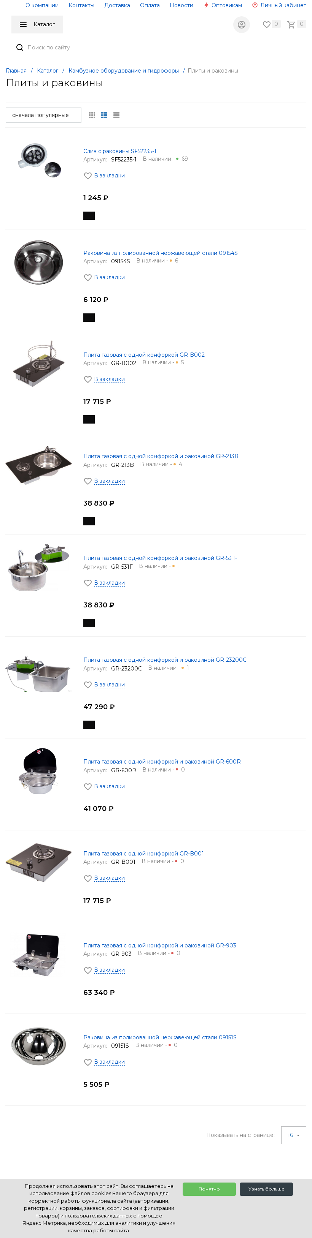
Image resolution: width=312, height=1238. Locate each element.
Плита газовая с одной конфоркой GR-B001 (143, 853)
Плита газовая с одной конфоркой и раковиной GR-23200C (165, 659)
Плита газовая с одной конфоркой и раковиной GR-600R (162, 761)
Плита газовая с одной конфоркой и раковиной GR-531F (160, 558)
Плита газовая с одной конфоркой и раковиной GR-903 (159, 945)
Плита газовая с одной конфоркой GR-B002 (144, 354)
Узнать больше (266, 1189)
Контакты (81, 5)
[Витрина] (92, 115)
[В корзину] (89, 216)
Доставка (117, 5)
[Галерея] (104, 115)
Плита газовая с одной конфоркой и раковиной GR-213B (161, 456)
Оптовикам (226, 5)
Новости (181, 5)
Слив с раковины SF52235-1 (119, 151)
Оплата (150, 5)
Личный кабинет (282, 5)
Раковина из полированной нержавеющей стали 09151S (160, 1037)
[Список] (116, 115)
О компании (42, 5)
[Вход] (241, 24)
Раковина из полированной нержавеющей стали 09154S (160, 253)
